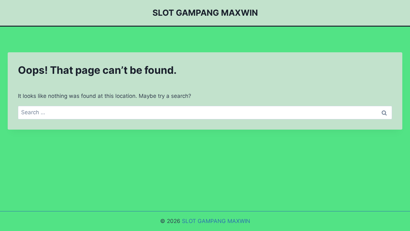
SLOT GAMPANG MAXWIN (216, 221)
